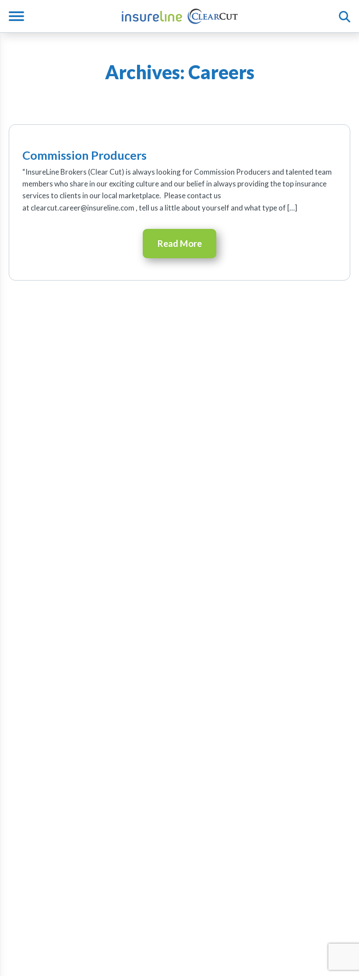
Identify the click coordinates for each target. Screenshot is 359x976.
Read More (179, 243)
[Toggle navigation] (19, 16)
